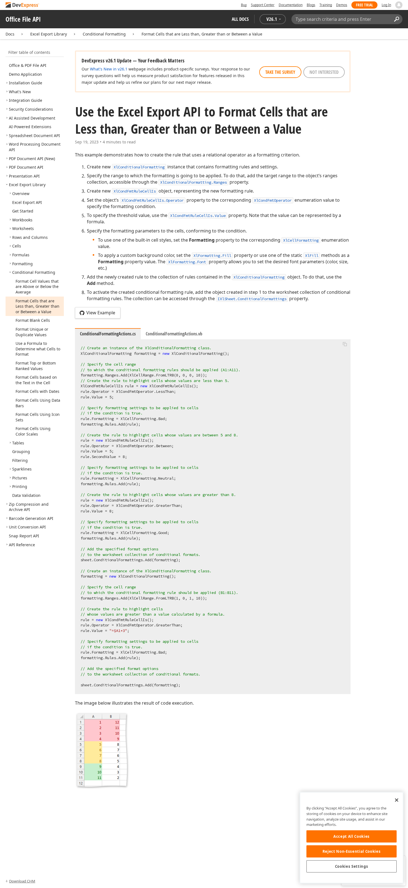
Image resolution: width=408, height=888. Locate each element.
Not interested (324, 72)
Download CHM (22, 881)
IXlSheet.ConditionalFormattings (252, 298)
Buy (244, 4)
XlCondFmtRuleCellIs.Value (198, 215)
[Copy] (344, 344)
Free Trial (364, 4)
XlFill (311, 255)
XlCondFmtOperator (273, 200)
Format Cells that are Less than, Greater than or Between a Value (202, 34)
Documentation (291, 4)
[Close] (397, 800)
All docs (240, 19)
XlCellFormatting (301, 240)
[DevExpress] (22, 5)
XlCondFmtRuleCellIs (135, 191)
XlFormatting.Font (187, 261)
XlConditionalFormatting (139, 167)
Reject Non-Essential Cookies (352, 851)
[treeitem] (27, 65)
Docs (10, 34)
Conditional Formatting (104, 34)
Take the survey (280, 72)
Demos (341, 4)
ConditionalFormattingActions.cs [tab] (108, 334)
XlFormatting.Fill (212, 255)
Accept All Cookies (351, 836)
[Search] (396, 19)
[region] (351, 838)
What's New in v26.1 (108, 69)
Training (325, 4)
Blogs (311, 4)
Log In (386, 4)
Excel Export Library (48, 34)
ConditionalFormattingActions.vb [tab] (174, 334)
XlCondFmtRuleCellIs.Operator (153, 200)
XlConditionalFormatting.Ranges (193, 182)
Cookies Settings (351, 866)
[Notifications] (398, 5)
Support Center (262, 4)
